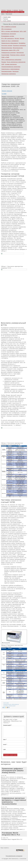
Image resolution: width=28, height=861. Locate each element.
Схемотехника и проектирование (10, 69)
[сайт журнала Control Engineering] (4, 853)
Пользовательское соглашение (14, 856)
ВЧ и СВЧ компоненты (7, 38)
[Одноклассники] (6, 707)
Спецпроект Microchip (7, 12)
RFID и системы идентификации (10, 31)
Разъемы (3, 62)
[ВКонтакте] (3, 707)
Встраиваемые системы (7, 36)
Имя (5, 739)
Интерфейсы (22, 43)
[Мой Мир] (7, 707)
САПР (2, 64)
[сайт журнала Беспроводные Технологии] (20, 850)
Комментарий (7, 725)
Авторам (3, 10)
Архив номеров (7, 20)
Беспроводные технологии (8, 33)
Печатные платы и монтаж (17, 55)
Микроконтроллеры (6, 48)
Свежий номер (6, 17)
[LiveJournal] (9, 707)
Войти (2, 13)
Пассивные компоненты (19, 45)
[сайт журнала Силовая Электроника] (14, 848)
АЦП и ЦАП (23, 31)
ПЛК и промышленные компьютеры (11, 59)
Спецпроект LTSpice (19, 12)
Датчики (17, 38)
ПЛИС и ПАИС (5, 57)
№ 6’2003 (4, 93)
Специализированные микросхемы (10, 66)
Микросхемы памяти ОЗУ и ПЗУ (10, 50)
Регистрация (9, 13)
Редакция (9, 10)
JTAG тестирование (6, 29)
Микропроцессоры (18, 48)
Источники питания (6, 45)
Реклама (21, 10)
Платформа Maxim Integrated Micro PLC (11, 836)
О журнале (15, 10)
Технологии (15, 71)
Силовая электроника (11, 64)
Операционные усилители (8, 52)
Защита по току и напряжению (10, 40)
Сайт (4, 749)
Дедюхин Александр (7, 91)
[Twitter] (4, 707)
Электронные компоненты (8, 73)
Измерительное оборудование (9, 43)
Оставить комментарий (9, 705)
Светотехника (20, 52)
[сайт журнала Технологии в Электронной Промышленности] (23, 848)
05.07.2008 (6, 702)
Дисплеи (22, 38)
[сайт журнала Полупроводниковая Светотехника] (9, 850)
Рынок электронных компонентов (16, 62)
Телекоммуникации (6, 71)
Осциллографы (5, 55)
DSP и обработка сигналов (8, 26)
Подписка (5, 18)
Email (5, 744)
